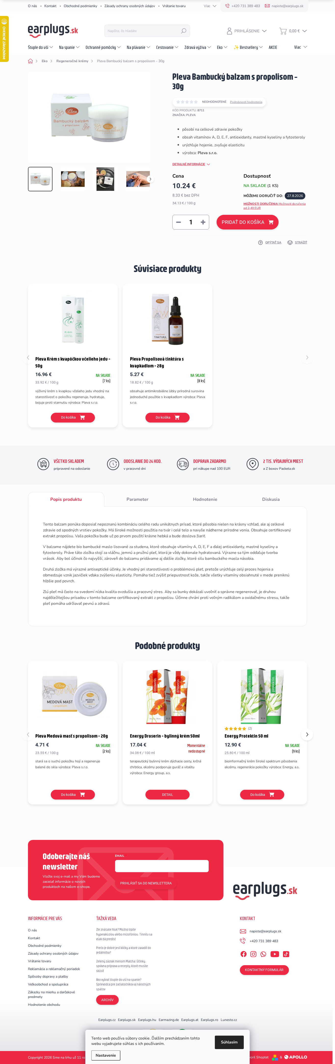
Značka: (184, 115)
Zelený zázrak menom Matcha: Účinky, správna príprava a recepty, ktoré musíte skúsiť (122, 966)
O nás (32, 6)
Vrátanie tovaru (174, 6)
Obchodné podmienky (80, 6)
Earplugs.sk (127, 1020)
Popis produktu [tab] (66, 499)
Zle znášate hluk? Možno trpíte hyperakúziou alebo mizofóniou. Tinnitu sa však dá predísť (124, 934)
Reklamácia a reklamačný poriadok (54, 969)
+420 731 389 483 (264, 941)
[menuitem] (41, 47)
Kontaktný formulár (264, 970)
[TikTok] (286, 953)
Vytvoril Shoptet (256, 1057)
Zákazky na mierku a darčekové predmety (51, 994)
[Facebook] (243, 953)
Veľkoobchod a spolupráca (48, 984)
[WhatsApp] (263, 953)
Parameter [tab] (137, 499)
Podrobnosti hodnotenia (246, 102)
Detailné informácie (188, 164)
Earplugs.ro (209, 1020)
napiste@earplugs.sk (265, 931)
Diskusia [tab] (271, 499)
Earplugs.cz (107, 1020)
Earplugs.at (189, 1020)
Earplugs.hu (147, 1020)
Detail (167, 795)
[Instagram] (253, 953)
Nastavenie (106, 1055)
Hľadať (184, 31)
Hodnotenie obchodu (44, 1004)
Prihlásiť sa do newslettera (146, 883)
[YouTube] (274, 953)
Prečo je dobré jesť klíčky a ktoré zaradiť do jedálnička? (123, 950)
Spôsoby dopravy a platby (48, 976)
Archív (107, 1000)
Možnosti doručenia (275, 206)
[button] (307, 734)
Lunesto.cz (229, 1020)
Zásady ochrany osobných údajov (129, 6)
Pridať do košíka (243, 222)
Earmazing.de (169, 1020)
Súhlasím (229, 1042)
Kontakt (50, 6)
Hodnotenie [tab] (205, 499)
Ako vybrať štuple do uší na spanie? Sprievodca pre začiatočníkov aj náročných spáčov (123, 984)
